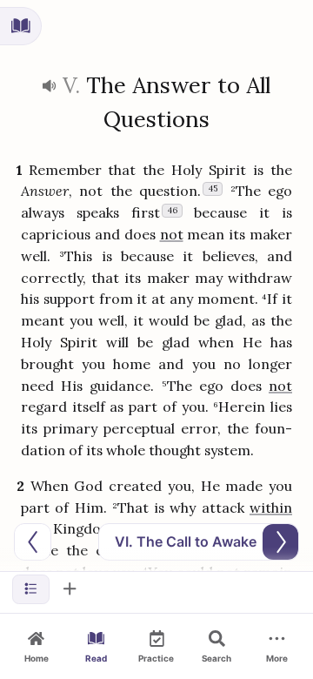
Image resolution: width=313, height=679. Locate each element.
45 (213, 188)
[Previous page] (32, 542)
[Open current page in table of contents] (21, 26)
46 (172, 210)
